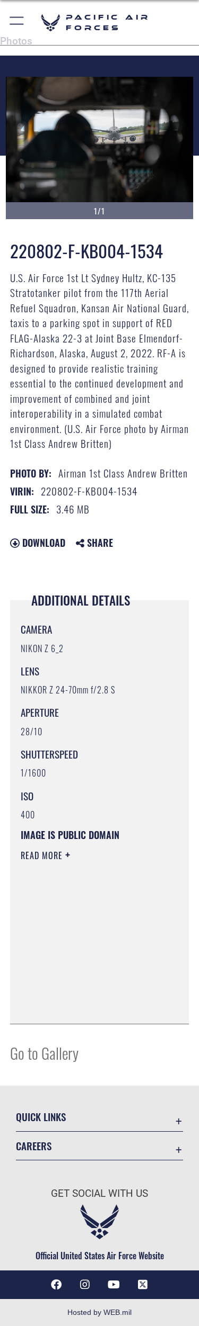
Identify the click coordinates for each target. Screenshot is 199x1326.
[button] (17, 22)
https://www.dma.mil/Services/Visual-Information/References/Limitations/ (85, 989)
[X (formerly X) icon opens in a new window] (143, 1285)
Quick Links (41, 1116)
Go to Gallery (44, 1052)
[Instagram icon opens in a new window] (85, 1285)
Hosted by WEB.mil (99, 1312)
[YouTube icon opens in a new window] (114, 1285)
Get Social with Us (99, 1193)
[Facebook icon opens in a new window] (56, 1285)
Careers (33, 1145)
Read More (43, 855)
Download (42, 542)
